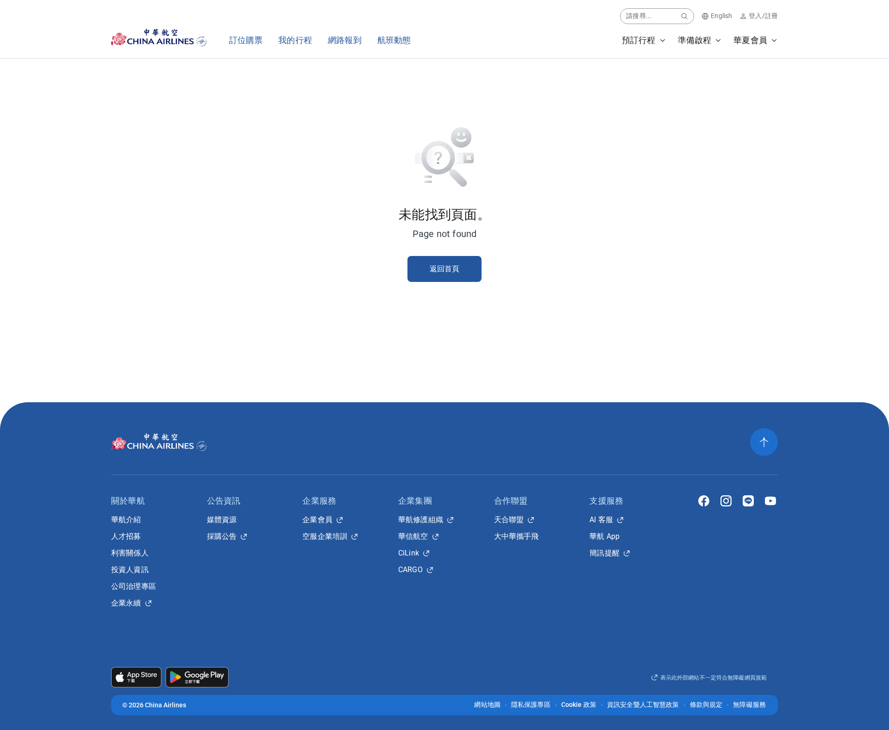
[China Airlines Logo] (150, 37)
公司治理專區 (133, 586)
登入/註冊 (763, 15)
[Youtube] (770, 500)
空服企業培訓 (324, 536)
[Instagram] (726, 500)
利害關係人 (130, 553)
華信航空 (413, 536)
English (721, 15)
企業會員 (317, 519)
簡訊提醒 (604, 553)
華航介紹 (126, 519)
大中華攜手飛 (516, 536)
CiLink (408, 553)
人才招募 (126, 536)
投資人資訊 (130, 569)
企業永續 (126, 603)
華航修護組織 (420, 519)
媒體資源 (222, 519)
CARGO (410, 569)
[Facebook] (703, 500)
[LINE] (748, 500)
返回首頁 (445, 268)
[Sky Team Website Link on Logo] (202, 37)
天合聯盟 (509, 519)
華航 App (604, 536)
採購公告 (222, 536)
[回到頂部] (764, 442)
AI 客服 (601, 519)
